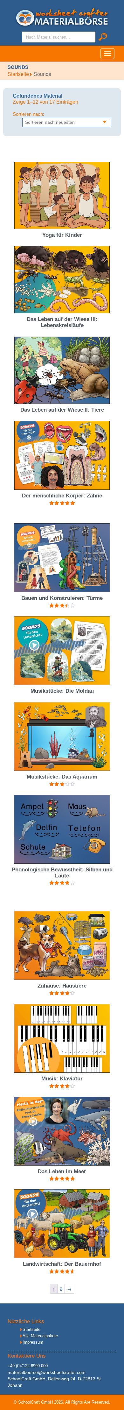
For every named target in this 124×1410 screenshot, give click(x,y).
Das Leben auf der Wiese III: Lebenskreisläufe (62, 322)
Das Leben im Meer (62, 1171)
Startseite (19, 74)
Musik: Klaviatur (62, 1079)
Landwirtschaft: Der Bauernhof (62, 1264)
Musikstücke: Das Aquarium (62, 777)
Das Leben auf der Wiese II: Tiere (62, 410)
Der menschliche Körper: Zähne (62, 496)
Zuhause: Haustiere (62, 986)
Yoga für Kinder (62, 235)
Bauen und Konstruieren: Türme (62, 598)
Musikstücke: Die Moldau (62, 691)
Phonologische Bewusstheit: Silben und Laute (62, 873)
